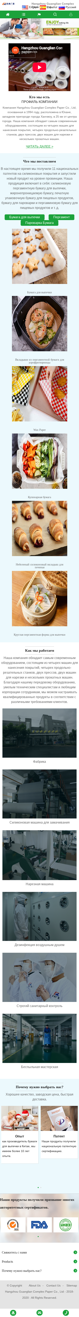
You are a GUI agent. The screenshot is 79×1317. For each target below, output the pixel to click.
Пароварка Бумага (39, 223)
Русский (71, 7)
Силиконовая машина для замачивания (40, 822)
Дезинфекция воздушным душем (39, 945)
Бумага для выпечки (24, 217)
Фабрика (39, 761)
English (33, 7)
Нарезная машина (39, 884)
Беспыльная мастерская (39, 1067)
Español (52, 7)
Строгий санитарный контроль (39, 1006)
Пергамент (61, 217)
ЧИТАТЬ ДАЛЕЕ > (39, 146)
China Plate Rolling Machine (39, 1303)
